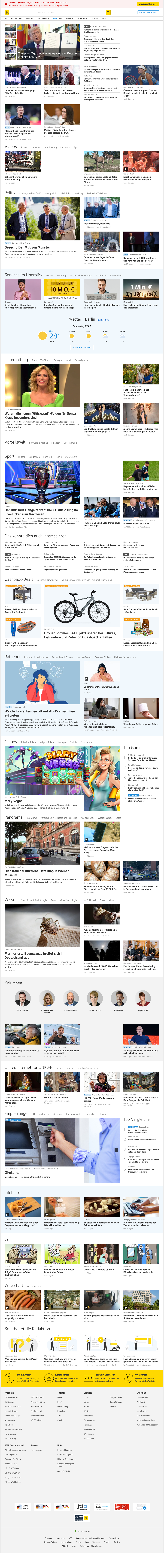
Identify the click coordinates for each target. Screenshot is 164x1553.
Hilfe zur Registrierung (66, 1459)
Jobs (87, 1542)
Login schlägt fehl (64, 1450)
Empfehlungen (17, 1113)
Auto (59, 1415)
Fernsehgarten (81, 360)
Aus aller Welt (87, 817)
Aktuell (65, 1546)
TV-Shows (45, 360)
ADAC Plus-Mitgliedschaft (147, 1425)
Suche (86, 1406)
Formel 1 (47, 456)
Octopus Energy (41, 1114)
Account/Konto (63, 1471)
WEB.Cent (141, 1402)
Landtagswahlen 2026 (30, 193)
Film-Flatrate (36, 1406)
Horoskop (62, 275)
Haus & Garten (84, 657)
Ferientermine (116, 1402)
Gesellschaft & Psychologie (64, 900)
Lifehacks (35, 147)
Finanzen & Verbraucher (36, 657)
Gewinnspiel (89, 1438)
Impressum (60, 1538)
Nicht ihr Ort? (103, 320)
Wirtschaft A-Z (34, 1286)
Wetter (49, 275)
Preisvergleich (142, 1397)
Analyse (8, 243)
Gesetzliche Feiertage (81, 275)
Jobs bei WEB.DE (43, 18)
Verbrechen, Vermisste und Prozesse (58, 817)
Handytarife (9, 1402)
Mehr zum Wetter (82, 347)
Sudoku (74, 742)
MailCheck (9, 1425)
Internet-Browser (12, 1411)
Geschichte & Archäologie (34, 900)
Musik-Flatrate (37, 1411)
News (59, 1397)
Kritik (126, 255)
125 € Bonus (133, 1127)
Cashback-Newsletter (47, 580)
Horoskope (88, 1415)
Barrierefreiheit (50, 1542)
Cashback (94, 18)
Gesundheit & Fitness (62, 657)
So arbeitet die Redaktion (27, 1328)
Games (104, 18)
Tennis (58, 456)
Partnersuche (89, 1420)
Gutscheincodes (143, 1415)
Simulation (86, 742)
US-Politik (65, 193)
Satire (7, 127)
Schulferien (100, 275)
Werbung (96, 1542)
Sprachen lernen (37, 1415)
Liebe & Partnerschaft (125, 657)
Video (126, 554)
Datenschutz (114, 1538)
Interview (8, 707)
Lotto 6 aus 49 (73, 1114)
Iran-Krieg (78, 193)
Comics (11, 1239)
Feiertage (88, 1425)
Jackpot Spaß (133, 795)
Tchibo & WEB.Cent (13, 1482)
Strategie (62, 742)
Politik (10, 192)
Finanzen (55, 442)
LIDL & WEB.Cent (12, 1468)
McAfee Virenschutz (13, 1406)
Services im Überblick (24, 274)
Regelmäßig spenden (87, 1068)
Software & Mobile (38, 442)
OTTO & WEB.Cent (12, 1473)
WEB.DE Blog (10, 1438)
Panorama (65, 147)
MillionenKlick (89, 1429)
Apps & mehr (10, 1420)
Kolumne (127, 520)
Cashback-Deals (19, 579)
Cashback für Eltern (13, 1459)
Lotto (60, 18)
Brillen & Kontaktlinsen (146, 1420)
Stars (34, 360)
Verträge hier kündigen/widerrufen (90, 1538)
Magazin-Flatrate (38, 1402)
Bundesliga (34, 456)
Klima (111, 900)
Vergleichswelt (116, 1397)
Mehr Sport (71, 456)
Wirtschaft (14, 1285)
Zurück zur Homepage (148, 4)
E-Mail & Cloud (16, 18)
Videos (11, 146)
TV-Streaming (10, 1434)
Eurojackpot (91, 1114)
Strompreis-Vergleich (13, 1429)
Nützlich (116, 1542)
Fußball (21, 456)
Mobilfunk (29, 18)
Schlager (58, 360)
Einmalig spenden (64, 1068)
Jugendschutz (66, 1542)
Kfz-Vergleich (36, 1420)
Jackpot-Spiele (46, 742)
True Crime (31, 817)
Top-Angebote (11, 1454)
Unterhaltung (50, 147)
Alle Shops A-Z (11, 1463)
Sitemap (48, 1538)
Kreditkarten (142, 1406)
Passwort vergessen (65, 1454)
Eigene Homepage (12, 1415)
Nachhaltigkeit (84, 1531)
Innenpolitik (50, 193)
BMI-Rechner (116, 275)
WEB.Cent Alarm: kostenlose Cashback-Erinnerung (87, 580)
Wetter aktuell (105, 817)
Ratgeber (13, 656)
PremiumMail (82, 18)
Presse (78, 1542)
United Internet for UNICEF (28, 1067)
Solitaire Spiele (28, 742)
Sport (77, 147)
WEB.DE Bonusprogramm (15, 1450)
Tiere (102, 900)
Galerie (86, 26)
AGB (70, 1538)
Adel (68, 360)
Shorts (24, 147)
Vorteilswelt (70, 18)
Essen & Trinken (103, 657)
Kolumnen (13, 983)
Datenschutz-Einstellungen (91, 1546)
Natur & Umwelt (89, 900)
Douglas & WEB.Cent (13, 1477)
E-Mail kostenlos (11, 1397)
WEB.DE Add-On (38, 1397)
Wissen (11, 899)
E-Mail (106, 1542)
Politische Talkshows (97, 193)
